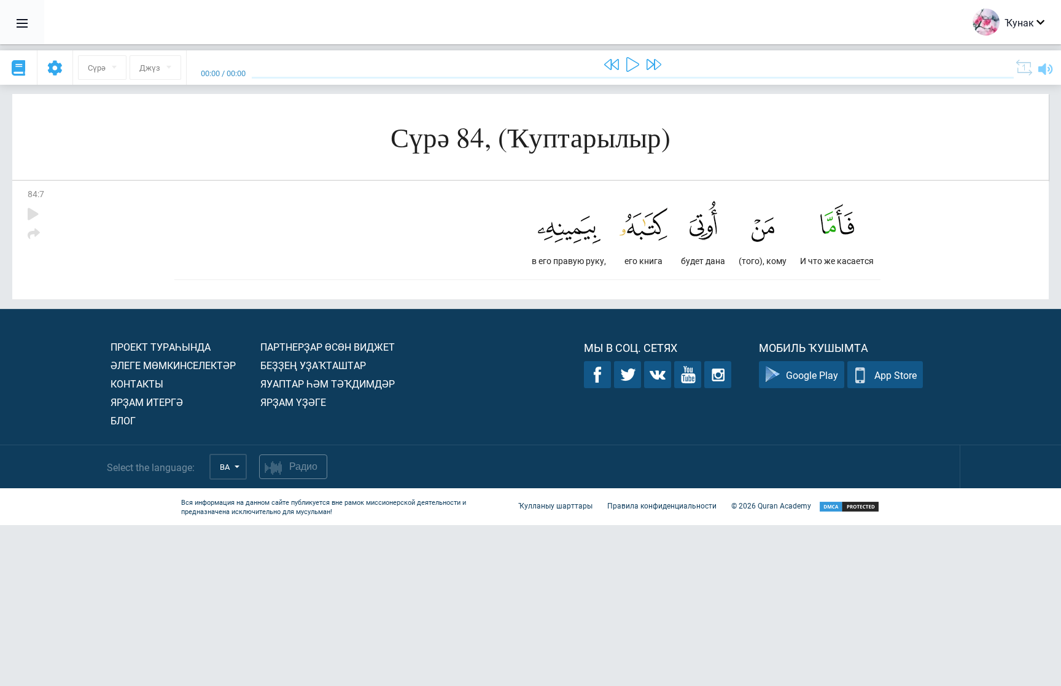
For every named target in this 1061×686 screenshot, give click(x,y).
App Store (895, 374)
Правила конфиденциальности (662, 505)
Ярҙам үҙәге (293, 402)
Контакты (137, 383)
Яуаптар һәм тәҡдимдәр (327, 383)
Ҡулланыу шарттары (555, 505)
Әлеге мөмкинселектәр (173, 365)
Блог (123, 420)
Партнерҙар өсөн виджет (327, 346)
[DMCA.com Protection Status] (849, 507)
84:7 (36, 194)
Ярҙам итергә (147, 402)
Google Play (812, 374)
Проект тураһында (161, 346)
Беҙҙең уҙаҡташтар (313, 365)
